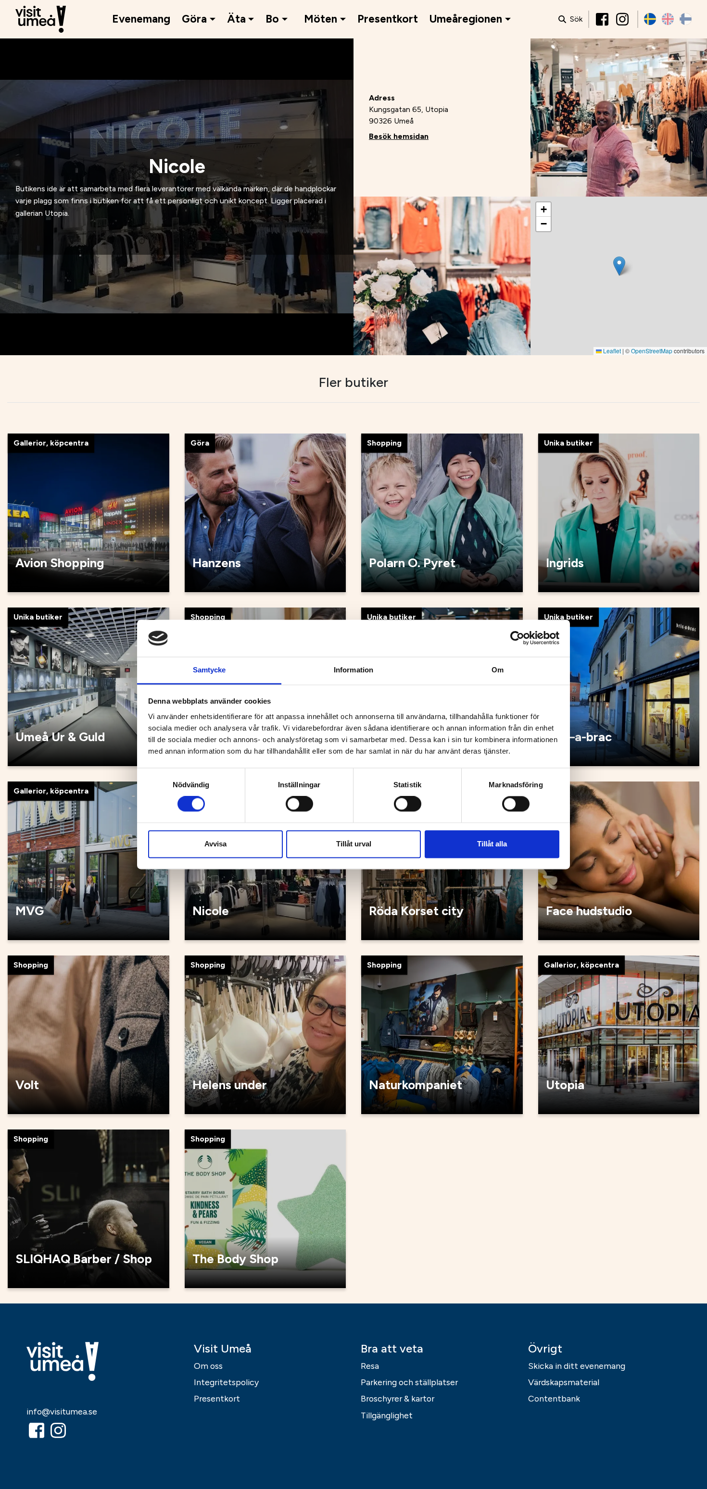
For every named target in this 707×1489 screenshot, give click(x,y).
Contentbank (554, 1398)
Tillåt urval (353, 844)
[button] (619, 266)
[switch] (299, 804)
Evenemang (141, 18)
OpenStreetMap (651, 351)
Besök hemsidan (399, 136)
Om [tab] (498, 670)
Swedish (650, 19)
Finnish (686, 19)
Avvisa (215, 844)
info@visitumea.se (61, 1411)
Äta (236, 18)
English (668, 19)
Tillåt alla (492, 844)
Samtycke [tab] (209, 670)
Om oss (208, 1366)
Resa (370, 1366)
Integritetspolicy (226, 1382)
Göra (194, 18)
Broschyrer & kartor (397, 1398)
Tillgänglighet (387, 1415)
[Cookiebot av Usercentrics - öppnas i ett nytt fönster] (517, 638)
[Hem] (40, 19)
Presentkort (387, 18)
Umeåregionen (465, 18)
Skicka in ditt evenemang (576, 1366)
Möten (320, 18)
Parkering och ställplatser (409, 1382)
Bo (272, 18)
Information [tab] (353, 670)
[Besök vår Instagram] (623, 19)
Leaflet (611, 351)
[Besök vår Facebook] (603, 19)
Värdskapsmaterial (563, 1382)
